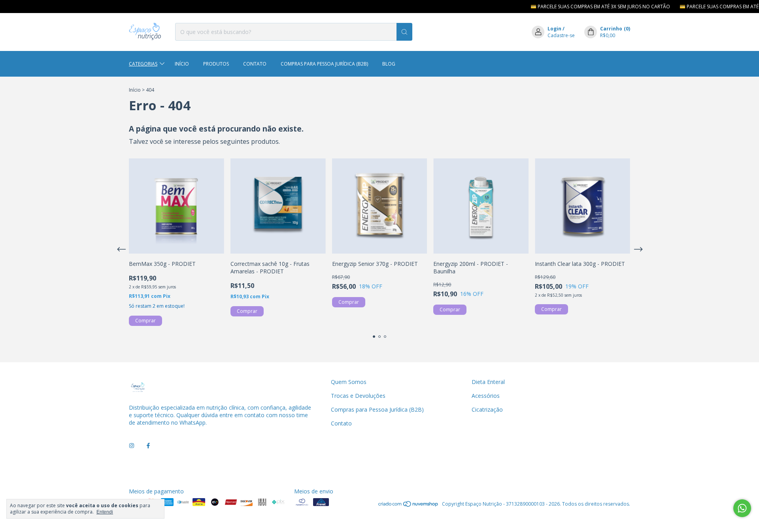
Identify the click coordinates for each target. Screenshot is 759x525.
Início (182, 63)
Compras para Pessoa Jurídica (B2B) (324, 63)
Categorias (143, 63)
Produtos (216, 63)
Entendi (104, 512)
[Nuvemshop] (408, 505)
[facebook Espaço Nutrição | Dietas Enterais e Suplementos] (148, 446)
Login (554, 28)
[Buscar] (404, 32)
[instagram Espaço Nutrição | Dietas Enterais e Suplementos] (131, 446)
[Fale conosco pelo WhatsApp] (742, 508)
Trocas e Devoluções (358, 395)
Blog (388, 63)
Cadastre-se (561, 35)
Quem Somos (348, 382)
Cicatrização (487, 409)
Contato (254, 63)
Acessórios (486, 395)
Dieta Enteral (488, 382)
